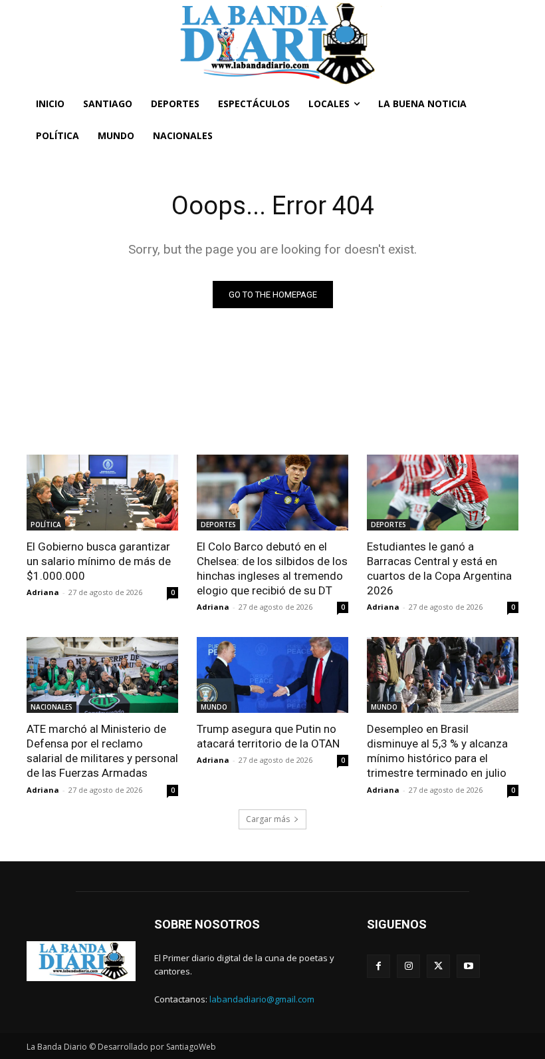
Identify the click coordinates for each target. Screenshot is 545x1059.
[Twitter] (438, 966)
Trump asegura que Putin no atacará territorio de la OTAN (268, 736)
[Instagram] (408, 966)
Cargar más (268, 819)
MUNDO (214, 707)
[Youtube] (468, 966)
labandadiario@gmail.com (261, 999)
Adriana (43, 592)
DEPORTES (218, 524)
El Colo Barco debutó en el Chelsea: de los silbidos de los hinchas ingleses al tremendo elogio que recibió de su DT (272, 568)
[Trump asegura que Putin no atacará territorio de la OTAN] (272, 675)
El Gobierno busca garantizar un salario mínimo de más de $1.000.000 (99, 561)
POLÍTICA (46, 524)
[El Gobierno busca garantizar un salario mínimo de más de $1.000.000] (102, 492)
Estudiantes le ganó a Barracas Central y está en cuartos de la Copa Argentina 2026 (439, 568)
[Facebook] (378, 966)
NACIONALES (51, 707)
